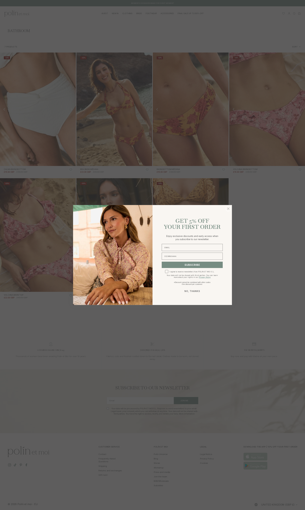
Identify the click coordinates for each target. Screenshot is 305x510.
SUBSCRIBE (192, 264)
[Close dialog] (228, 208)
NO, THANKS (192, 291)
